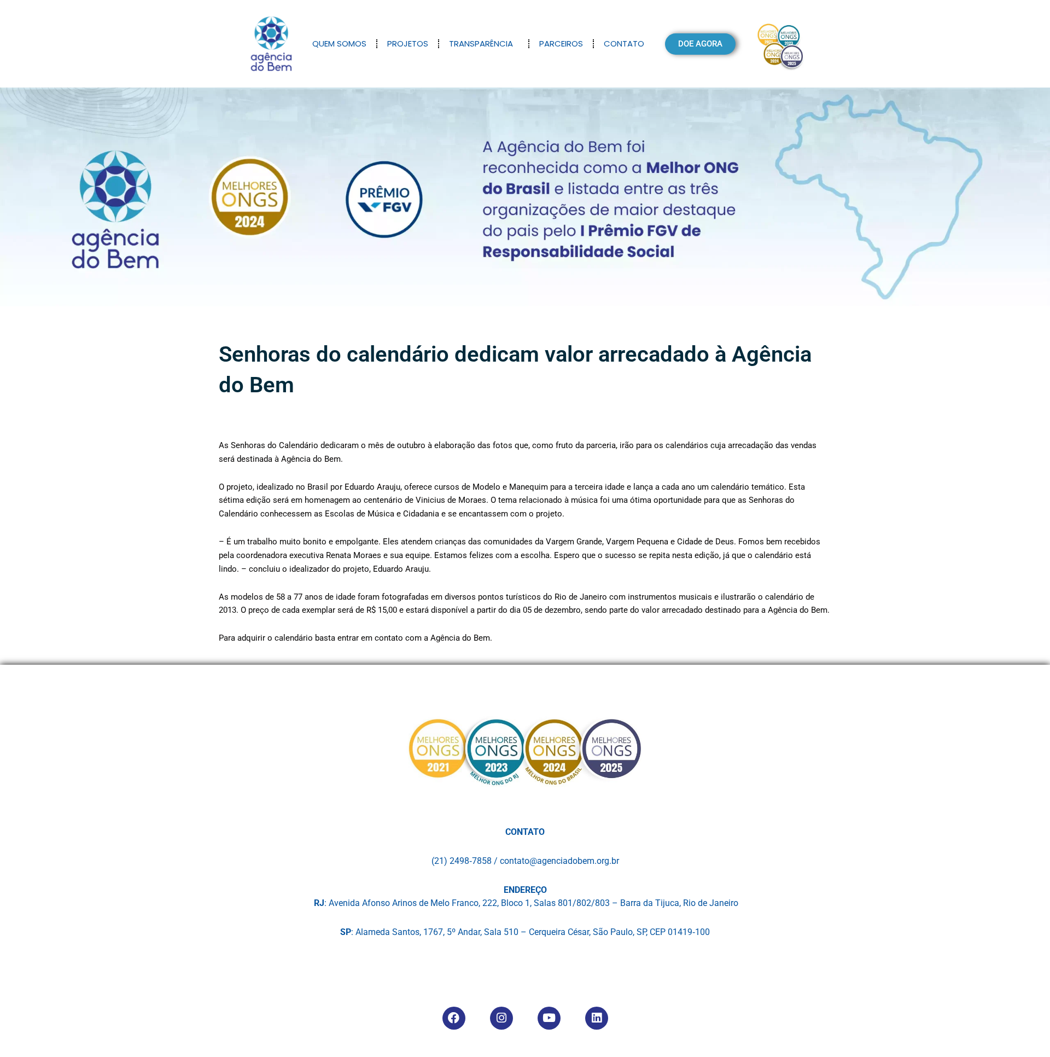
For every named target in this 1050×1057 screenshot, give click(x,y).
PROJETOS (407, 43)
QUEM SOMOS (339, 43)
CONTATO (624, 43)
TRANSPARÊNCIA (481, 43)
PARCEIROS (561, 43)
